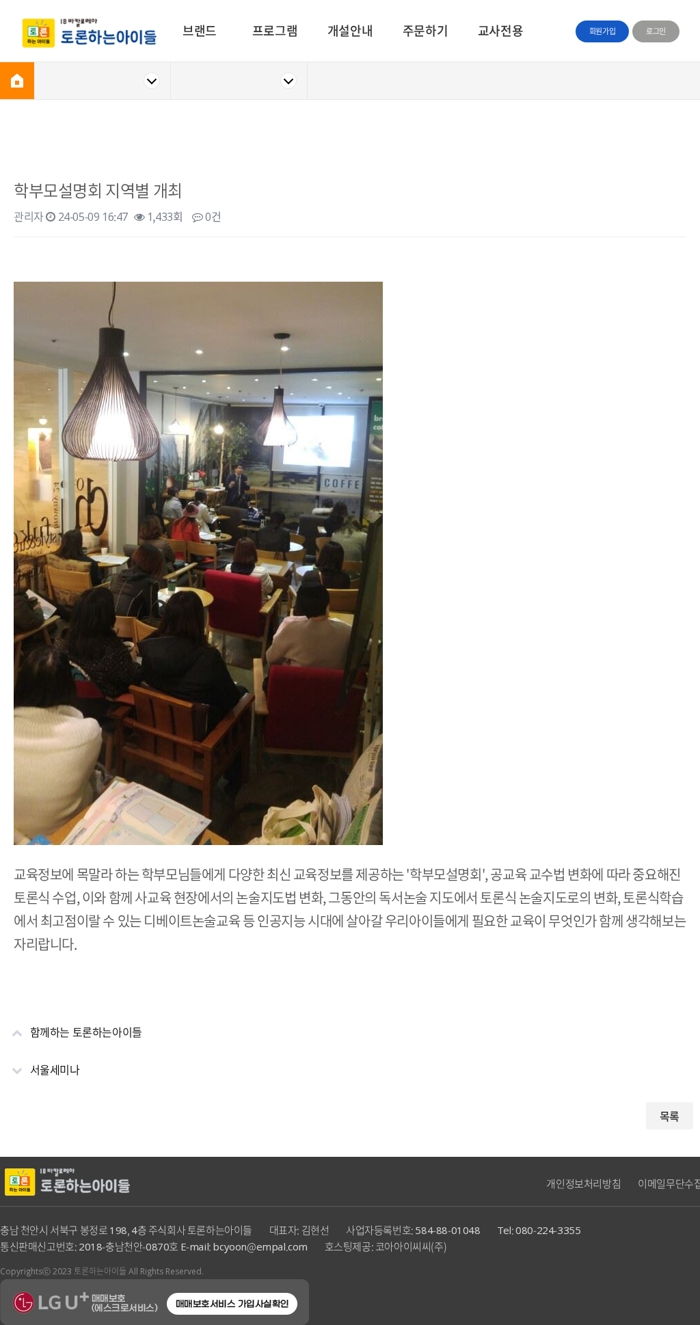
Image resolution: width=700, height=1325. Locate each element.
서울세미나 (55, 1069)
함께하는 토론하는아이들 (86, 1031)
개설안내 (350, 30)
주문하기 (425, 30)
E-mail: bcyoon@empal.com (244, 1246)
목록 (669, 1116)
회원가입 (602, 31)
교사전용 (500, 30)
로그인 (656, 31)
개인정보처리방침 (583, 1183)
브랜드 (200, 30)
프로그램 (274, 30)
